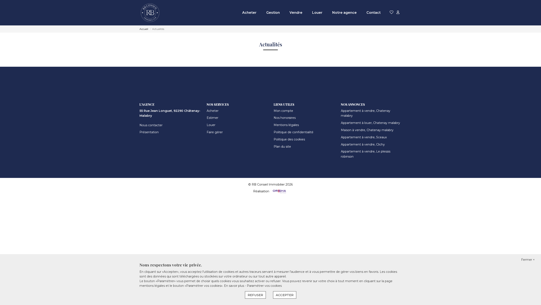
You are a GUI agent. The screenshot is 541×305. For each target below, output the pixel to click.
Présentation (149, 132)
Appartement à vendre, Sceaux (364, 137)
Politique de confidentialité (293, 132)
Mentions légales (286, 125)
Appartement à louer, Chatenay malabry (370, 123)
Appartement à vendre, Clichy (363, 144)
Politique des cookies (289, 139)
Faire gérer (215, 132)
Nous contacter (151, 125)
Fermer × (528, 260)
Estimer (212, 118)
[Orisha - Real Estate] (279, 191)
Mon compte (283, 111)
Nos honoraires (285, 118)
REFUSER (255, 295)
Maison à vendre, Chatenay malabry (367, 130)
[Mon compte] (397, 12)
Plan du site (282, 146)
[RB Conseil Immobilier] (150, 12)
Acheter (249, 13)
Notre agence (344, 13)
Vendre (296, 13)
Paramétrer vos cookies (264, 286)
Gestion (273, 13)
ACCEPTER (285, 295)
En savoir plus (234, 286)
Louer (317, 13)
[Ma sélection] (391, 12)
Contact (373, 13)
